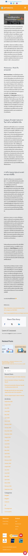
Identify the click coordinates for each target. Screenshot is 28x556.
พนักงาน (20, 364)
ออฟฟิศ (24, 364)
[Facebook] (4, 324)
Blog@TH (8, 362)
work (13, 364)
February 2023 (8, 460)
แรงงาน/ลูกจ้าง (8, 511)
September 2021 (8, 489)
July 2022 (7, 470)
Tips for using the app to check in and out (14, 395)
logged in (10, 333)
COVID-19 (12, 362)
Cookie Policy (5, 524)
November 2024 (8, 434)
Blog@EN (7, 495)
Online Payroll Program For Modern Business (15, 377)
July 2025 (7, 408)
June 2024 (7, 444)
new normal (10, 364)
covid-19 (5, 364)
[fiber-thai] (5, 534)
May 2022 (7, 476)
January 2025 (8, 427)
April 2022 (7, 479)
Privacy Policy (5, 521)
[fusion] (14, 535)
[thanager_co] (13, 539)
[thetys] (21, 539)
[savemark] (5, 539)
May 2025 (7, 414)
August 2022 (7, 466)
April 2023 (7, 453)
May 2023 (7, 450)
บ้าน (18, 364)
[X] (11, 324)
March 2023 (7, 457)
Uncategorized (8, 508)
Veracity (16, 526)
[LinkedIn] (19, 324)
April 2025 (7, 418)
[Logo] (7, 7)
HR (5, 505)
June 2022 (7, 473)
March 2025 (7, 421)
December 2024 (8, 431)
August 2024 (8, 437)
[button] (3, 352)
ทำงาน (16, 364)
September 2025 (8, 401)
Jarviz (16, 529)
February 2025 (8, 424)
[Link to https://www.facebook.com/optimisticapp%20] (11, 3)
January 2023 (8, 463)
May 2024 (7, 447)
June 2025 (7, 411)
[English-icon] (17, 3)
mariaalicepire (6, 361)
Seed (16, 521)
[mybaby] (21, 534)
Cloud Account (18, 524)
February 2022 (8, 486)
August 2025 (7, 405)
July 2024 (7, 440)
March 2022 (7, 483)
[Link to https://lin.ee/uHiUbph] (14, 3)
